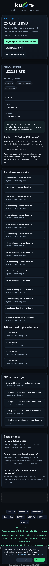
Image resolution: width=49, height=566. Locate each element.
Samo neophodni (24, 560)
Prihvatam (39, 560)
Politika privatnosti (9, 531)
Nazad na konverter (15, 54)
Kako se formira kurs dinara (13, 535)
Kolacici (40, 554)
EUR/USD (20, 517)
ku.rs (32, 527)
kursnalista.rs (20, 527)
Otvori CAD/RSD (13, 47)
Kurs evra (11, 512)
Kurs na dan (8, 517)
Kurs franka (36, 512)
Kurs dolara (23, 512)
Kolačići (21, 531)
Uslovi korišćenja (32, 531)
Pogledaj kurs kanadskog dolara (21, 41)
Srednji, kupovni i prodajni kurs (36, 545)
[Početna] (24, 5)
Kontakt (44, 531)
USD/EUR (31, 517)
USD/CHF (24, 522)
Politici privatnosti (19, 554)
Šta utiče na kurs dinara (28, 538)
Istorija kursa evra (10, 538)
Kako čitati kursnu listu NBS (11, 545)
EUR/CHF (42, 517)
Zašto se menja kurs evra (36, 535)
